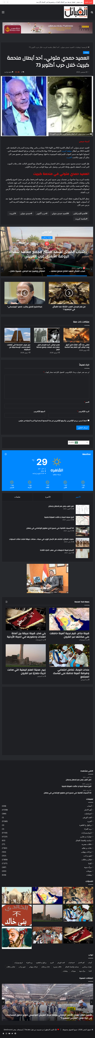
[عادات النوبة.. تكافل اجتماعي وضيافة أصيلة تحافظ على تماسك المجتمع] (69, 655)
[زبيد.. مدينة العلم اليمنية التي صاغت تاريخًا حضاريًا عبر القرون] (26, 655)
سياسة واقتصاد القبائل (84, 840)
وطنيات (77, 47)
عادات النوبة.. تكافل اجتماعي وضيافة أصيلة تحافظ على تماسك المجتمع (58, 2)
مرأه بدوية (88, 867)
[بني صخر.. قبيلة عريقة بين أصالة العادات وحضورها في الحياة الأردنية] (26, 619)
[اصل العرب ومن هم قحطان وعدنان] (82, 509)
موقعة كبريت (67, 151)
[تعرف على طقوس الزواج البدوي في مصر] (47, 935)
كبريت (12, 213)
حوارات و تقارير (86, 837)
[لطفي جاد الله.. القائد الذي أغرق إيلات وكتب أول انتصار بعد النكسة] (76, 335)
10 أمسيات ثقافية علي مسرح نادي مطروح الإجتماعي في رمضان (50, 528)
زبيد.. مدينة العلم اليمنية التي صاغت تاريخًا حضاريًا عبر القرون (26, 671)
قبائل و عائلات (87, 860)
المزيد (89, 821)
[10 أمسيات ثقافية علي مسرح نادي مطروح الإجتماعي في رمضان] (82, 531)
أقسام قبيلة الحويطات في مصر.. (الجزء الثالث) (57, 550)
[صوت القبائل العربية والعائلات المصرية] (75, 12)
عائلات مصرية (87, 844)
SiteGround (8, 1030)
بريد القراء (88, 829)
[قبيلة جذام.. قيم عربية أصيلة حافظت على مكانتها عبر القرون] (69, 619)
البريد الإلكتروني (83, 411)
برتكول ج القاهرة (85, 825)
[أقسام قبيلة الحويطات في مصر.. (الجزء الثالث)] (82, 553)
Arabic (72, 442)
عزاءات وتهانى (86, 852)
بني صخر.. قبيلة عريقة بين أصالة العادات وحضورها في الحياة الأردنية (26, 635)
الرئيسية (85, 47)
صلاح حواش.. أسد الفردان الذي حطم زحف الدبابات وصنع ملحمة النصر (48, 347)
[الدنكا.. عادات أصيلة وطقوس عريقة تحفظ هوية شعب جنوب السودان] (17, 895)
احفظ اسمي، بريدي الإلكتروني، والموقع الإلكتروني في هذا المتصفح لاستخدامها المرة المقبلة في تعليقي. (52, 421)
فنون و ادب (87, 856)
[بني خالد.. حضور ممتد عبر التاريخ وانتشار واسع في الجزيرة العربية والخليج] (17, 915)
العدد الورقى (87, 817)
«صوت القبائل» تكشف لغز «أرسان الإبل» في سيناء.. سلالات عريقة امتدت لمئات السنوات (41, 539)
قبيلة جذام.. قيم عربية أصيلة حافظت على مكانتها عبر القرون (69, 635)
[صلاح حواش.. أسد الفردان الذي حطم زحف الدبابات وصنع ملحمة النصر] (47, 335)
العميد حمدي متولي (60, 213)
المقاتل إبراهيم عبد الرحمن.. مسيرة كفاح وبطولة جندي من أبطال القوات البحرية (47, 251)
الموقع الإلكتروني (39, 411)
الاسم (86, 402)
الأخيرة (48, 497)
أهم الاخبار (88, 810)
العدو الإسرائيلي (79, 213)
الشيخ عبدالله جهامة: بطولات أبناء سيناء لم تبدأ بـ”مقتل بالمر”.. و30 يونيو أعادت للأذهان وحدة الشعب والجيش (49, 1016)
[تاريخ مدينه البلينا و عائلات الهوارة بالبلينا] (82, 520)
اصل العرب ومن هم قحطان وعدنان (61, 506)
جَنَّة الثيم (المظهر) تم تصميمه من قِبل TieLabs (40, 1030)
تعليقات (17, 497)
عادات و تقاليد (87, 848)
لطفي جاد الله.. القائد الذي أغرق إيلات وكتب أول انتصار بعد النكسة (77, 346)
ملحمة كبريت (80, 218)
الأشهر (78, 497)
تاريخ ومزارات (86, 833)
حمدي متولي (25, 213)
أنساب (89, 806)
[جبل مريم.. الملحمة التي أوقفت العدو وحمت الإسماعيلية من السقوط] (17, 335)
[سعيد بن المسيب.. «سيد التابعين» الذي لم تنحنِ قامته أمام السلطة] (17, 938)
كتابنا (90, 863)
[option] (47, 251)
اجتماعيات (88, 814)
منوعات (89, 871)
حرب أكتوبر (41, 213)
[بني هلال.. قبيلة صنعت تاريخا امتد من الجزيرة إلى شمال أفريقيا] (78, 895)
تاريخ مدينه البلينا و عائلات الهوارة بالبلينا (59, 517)
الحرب (69, 157)
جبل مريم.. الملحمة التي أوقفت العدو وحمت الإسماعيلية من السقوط (18, 347)
